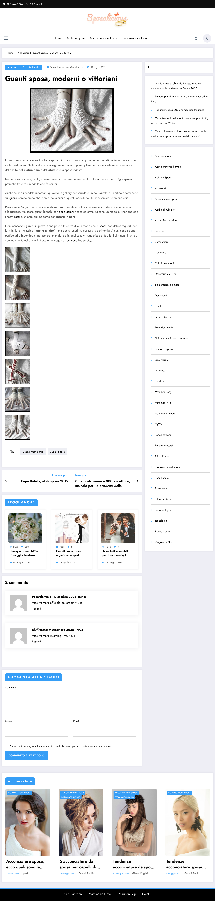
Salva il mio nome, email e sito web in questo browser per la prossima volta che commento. (62, 746)
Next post (81, 475)
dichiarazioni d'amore (167, 285)
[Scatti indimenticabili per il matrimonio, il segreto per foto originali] (118, 528)
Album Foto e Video (166, 220)
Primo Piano (162, 456)
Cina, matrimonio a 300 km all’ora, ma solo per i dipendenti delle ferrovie (102, 483)
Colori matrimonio (165, 263)
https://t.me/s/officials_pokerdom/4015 (57, 603)
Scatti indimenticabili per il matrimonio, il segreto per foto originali (115, 553)
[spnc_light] (207, 38)
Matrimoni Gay (163, 392)
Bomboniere (161, 242)
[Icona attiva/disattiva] (5, 38)
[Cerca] (196, 39)
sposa (103, 226)
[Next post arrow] (137, 481)
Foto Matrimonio (31, 67)
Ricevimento (161, 488)
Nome (8, 721)
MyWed (159, 424)
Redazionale (162, 478)
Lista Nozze (161, 360)
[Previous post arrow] (6, 481)
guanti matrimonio (59, 67)
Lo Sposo (160, 371)
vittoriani (95, 179)
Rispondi (37, 609)
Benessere (160, 231)
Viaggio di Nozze (165, 542)
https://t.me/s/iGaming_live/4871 (53, 636)
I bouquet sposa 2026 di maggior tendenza (24, 553)
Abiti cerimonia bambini (168, 167)
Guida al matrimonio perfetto (171, 338)
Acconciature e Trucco (104, 38)
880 (27, 547)
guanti (13, 198)
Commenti (10, 687)
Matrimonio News (165, 413)
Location (159, 381)
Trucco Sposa (162, 531)
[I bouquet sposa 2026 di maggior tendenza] (25, 528)
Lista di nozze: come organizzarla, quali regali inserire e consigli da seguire (68, 553)
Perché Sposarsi (164, 445)
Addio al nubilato (165, 210)
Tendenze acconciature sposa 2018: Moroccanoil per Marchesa (100, 864)
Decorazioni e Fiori (134, 38)
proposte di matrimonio (168, 467)
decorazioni (66, 212)
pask (15, 547)
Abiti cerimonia (163, 156)
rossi (17, 216)
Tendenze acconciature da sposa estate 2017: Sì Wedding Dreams (50, 864)
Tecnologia (161, 521)
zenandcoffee (73, 240)
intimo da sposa (164, 349)
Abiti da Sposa (76, 38)
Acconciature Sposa (166, 199)
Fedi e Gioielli (163, 317)
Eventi (158, 306)
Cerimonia (160, 252)
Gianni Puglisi (56, 873)
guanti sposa (77, 67)
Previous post (60, 475)
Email (76, 721)
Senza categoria (164, 510)
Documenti (161, 295)
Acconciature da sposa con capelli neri (156, 864)
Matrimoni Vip (163, 403)
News (58, 38)
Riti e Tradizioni (163, 499)
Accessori (12, 67)
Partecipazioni (163, 435)
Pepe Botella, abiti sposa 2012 (44, 481)
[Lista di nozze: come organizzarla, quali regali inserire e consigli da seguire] (72, 528)
